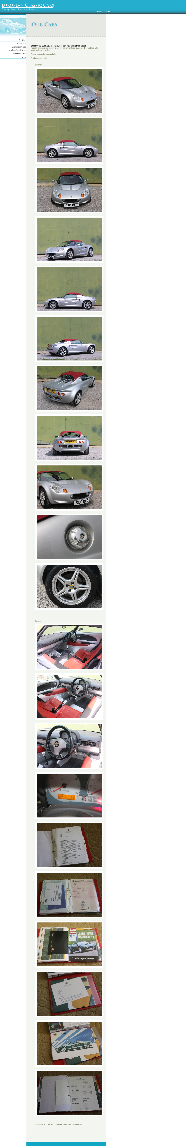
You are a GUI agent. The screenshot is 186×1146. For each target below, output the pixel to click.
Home (99, 11)
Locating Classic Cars (17, 50)
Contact (107, 11)
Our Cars (22, 40)
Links (24, 57)
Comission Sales (19, 47)
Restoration (21, 43)
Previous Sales (19, 53)
